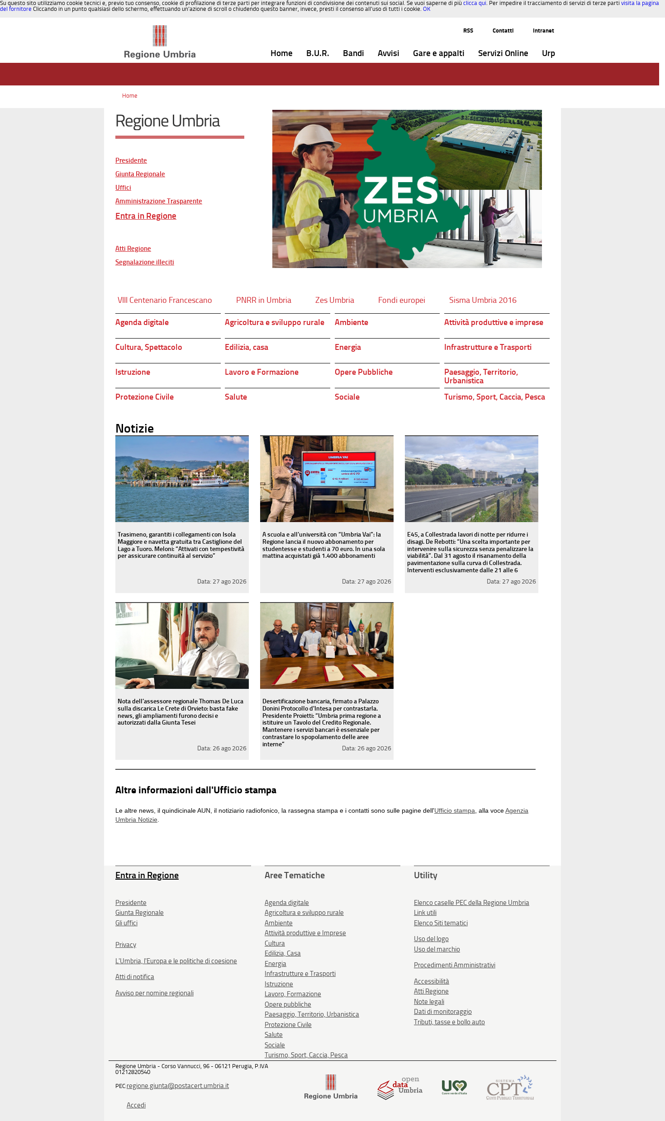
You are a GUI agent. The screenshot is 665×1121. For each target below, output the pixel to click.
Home (130, 95)
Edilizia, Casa (283, 953)
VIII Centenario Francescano (165, 300)
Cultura (275, 943)
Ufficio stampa (454, 810)
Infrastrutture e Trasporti (488, 347)
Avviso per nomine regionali (154, 993)
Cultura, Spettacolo (148, 347)
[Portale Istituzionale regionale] (330, 1086)
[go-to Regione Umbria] (160, 29)
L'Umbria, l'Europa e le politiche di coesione (176, 961)
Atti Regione (133, 248)
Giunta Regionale (140, 174)
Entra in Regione (145, 216)
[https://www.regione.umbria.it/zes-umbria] (407, 189)
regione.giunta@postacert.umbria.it (178, 1086)
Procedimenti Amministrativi (454, 965)
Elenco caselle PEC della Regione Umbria (471, 903)
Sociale (347, 397)
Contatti (503, 30)
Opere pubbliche (288, 1004)
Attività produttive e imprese (493, 322)
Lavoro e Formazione (262, 372)
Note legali (429, 1002)
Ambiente (351, 322)
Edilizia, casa (246, 347)
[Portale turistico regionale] (454, 1086)
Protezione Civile (144, 397)
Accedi (136, 1105)
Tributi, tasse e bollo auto (449, 1022)
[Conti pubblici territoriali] (510, 1086)
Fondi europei (401, 300)
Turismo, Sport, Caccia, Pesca (494, 397)
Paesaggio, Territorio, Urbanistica (481, 376)
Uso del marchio (437, 949)
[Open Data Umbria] (400, 1086)
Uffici (123, 187)
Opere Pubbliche (364, 372)
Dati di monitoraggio (443, 1012)
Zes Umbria (334, 300)
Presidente (131, 160)
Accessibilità (431, 981)
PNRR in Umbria (263, 300)
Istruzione (132, 372)
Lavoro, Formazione (293, 994)
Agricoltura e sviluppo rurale (274, 322)
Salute (236, 397)
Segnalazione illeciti (144, 262)
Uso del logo (431, 939)
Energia (348, 347)
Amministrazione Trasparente (158, 201)
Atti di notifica (134, 977)
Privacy (125, 945)
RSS (468, 30)
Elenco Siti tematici (441, 923)
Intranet (543, 30)
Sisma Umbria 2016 (483, 300)
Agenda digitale (142, 322)
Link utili (425, 913)
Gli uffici (126, 923)
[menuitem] (281, 53)
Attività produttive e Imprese (305, 933)
